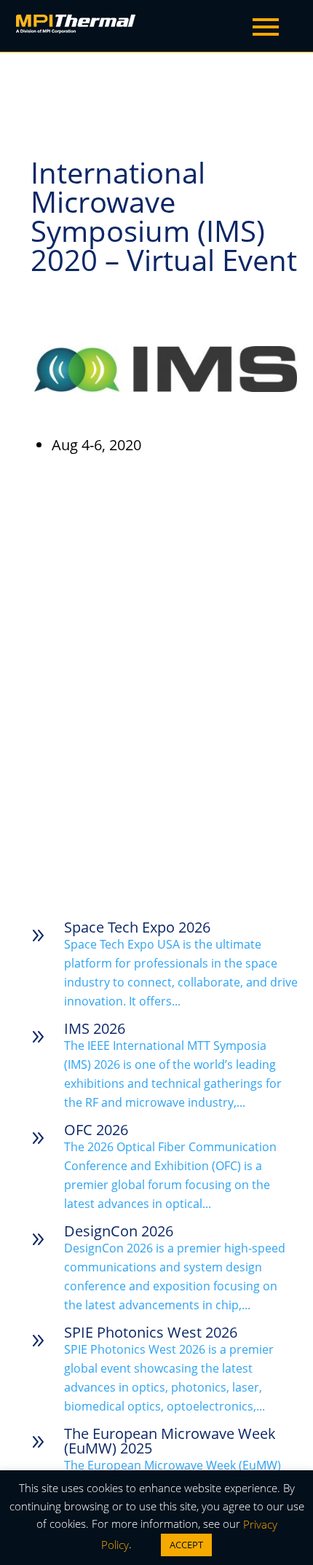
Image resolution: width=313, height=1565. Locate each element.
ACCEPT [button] (186, 1544)
